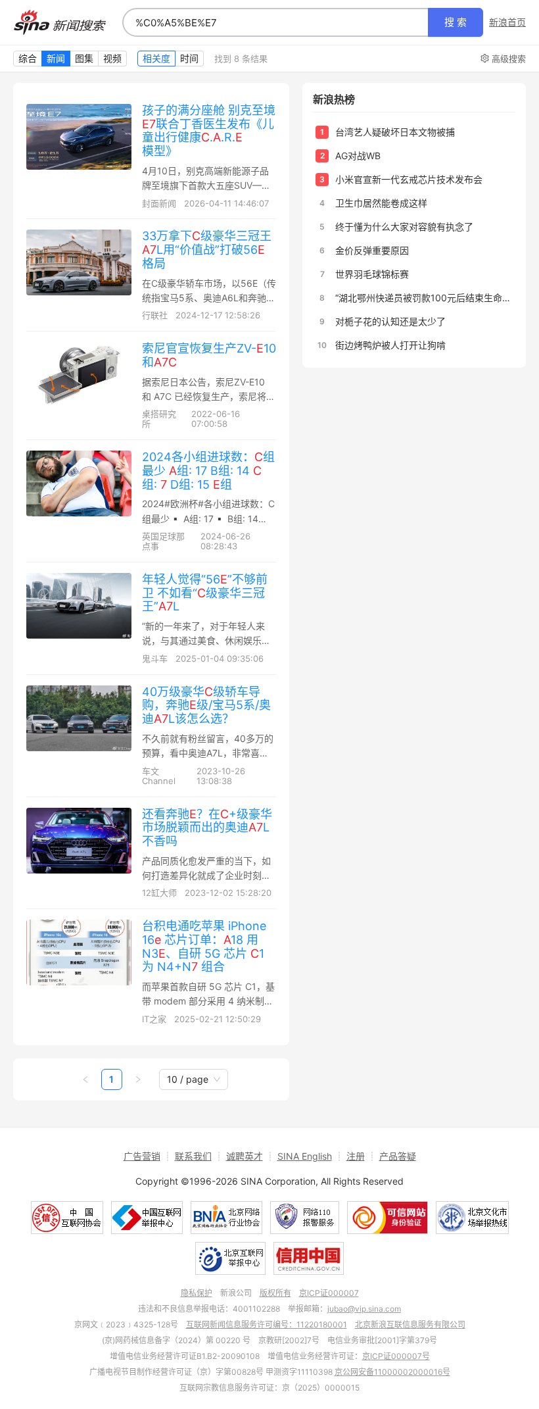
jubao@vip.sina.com (364, 1309)
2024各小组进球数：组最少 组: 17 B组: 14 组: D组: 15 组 (208, 470)
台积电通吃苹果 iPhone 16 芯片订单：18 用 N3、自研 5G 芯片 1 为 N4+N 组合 (204, 946)
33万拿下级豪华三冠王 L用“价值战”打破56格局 (206, 249)
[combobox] (275, 22)
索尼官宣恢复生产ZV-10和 (209, 355)
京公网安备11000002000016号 (392, 1372)
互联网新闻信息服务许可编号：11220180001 (266, 1324)
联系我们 (193, 1156)
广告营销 (142, 1156)
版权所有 (275, 1293)
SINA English (304, 1156)
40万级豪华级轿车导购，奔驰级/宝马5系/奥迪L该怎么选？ (206, 705)
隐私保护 (196, 1293)
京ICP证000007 (329, 1293)
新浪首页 (507, 22)
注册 (355, 1156)
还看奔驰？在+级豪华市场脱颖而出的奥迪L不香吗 (207, 827)
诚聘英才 (244, 1156)
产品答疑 (397, 1156)
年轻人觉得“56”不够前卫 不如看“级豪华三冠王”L (205, 592)
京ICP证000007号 (396, 1356)
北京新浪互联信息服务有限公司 (410, 1324)
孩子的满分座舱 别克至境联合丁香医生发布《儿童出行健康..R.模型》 (208, 130)
